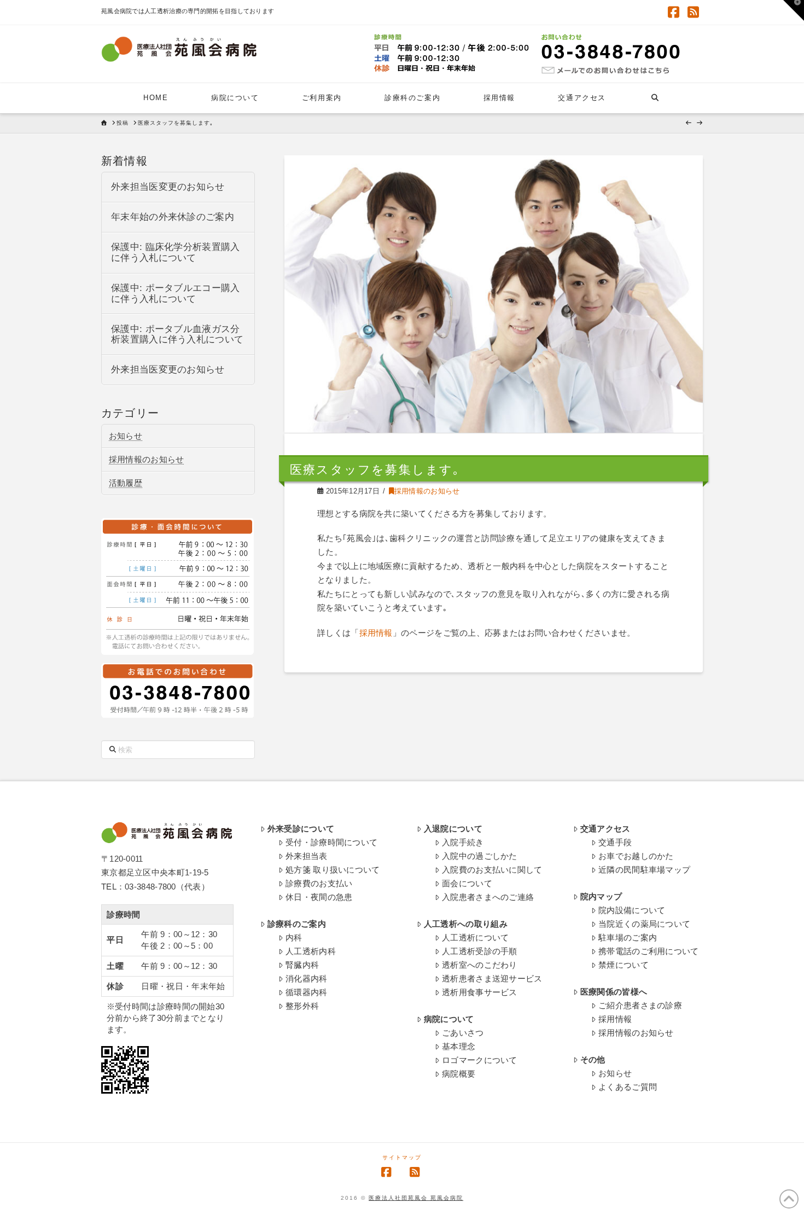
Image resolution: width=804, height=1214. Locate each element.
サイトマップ (402, 1157)
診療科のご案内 (296, 923)
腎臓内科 (302, 964)
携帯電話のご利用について (648, 951)
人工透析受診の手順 (479, 951)
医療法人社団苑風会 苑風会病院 (416, 1198)
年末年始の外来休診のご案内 (172, 217)
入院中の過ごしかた (479, 856)
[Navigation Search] (654, 98)
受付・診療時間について (331, 842)
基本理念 (458, 1046)
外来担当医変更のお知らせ (168, 187)
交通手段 (615, 842)
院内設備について (631, 910)
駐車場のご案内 (627, 937)
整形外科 (302, 1005)
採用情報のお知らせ (427, 491)
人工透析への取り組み (466, 923)
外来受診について (300, 828)
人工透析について (475, 937)
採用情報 (376, 632)
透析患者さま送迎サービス (492, 978)
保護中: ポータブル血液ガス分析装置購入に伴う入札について (177, 334)
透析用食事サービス (479, 992)
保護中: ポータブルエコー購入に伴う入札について (175, 293)
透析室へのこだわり (479, 964)
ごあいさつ (463, 1032)
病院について (449, 1019)
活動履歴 (125, 482)
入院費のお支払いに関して (492, 869)
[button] (793, 10)
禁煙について (623, 964)
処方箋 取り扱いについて (333, 869)
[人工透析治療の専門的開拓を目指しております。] (179, 49)
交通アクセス (605, 828)
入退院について (453, 828)
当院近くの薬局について (644, 923)
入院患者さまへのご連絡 (488, 897)
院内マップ (601, 896)
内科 (294, 937)
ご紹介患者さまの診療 (640, 1005)
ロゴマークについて (479, 1060)
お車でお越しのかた (636, 856)
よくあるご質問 (627, 1086)
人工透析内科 (311, 951)
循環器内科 (307, 992)
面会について (467, 883)
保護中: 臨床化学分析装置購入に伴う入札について (175, 252)
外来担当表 (307, 856)
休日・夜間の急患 (319, 897)
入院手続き (463, 842)
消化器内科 (307, 978)
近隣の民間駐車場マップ (644, 869)
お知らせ (125, 435)
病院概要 (458, 1073)
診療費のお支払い (319, 883)
